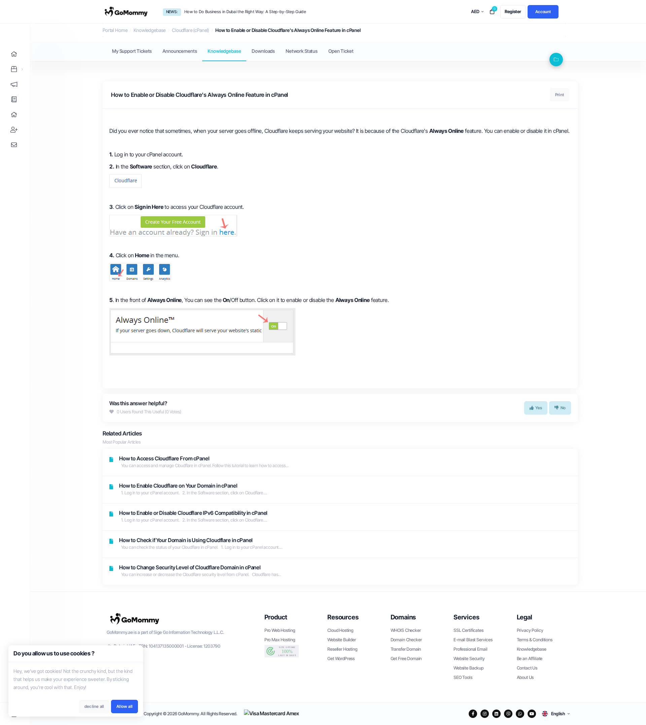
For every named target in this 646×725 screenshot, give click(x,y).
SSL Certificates (468, 630)
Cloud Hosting (340, 630)
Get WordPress (341, 658)
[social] (473, 714)
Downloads (263, 51)
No (563, 407)
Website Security (469, 658)
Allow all (124, 706)
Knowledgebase (150, 30)
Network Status (302, 51)
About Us (525, 677)
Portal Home (115, 30)
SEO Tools (463, 677)
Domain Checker (406, 639)
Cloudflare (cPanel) (190, 30)
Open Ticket (340, 51)
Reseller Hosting (342, 649)
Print (559, 94)
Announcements (180, 51)
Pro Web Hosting (279, 630)
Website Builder (341, 639)
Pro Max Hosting (279, 639)
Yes (538, 407)
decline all (94, 706)
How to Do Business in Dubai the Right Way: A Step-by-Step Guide (245, 11)
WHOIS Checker (406, 630)
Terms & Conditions (534, 639)
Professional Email (470, 649)
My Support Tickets (132, 51)
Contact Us (527, 668)
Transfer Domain (406, 649)
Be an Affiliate (530, 658)
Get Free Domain (406, 658)
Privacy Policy (530, 630)
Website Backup (468, 668)
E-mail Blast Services (473, 639)
